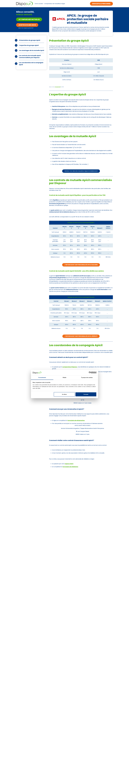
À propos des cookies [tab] (87, 377)
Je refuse (64, 394)
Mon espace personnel (101, 4)
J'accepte (85, 394)
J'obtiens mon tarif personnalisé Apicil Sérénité (81, 336)
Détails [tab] (64, 377)
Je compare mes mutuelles (29, 19)
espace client (69, 464)
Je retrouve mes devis (27, 25)
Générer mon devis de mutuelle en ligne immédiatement (81, 171)
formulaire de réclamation (76, 420)
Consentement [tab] (42, 377)
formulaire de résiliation (70, 467)
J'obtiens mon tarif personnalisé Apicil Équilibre (81, 265)
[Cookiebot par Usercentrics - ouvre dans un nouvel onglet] (89, 372)
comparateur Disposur (70, 367)
